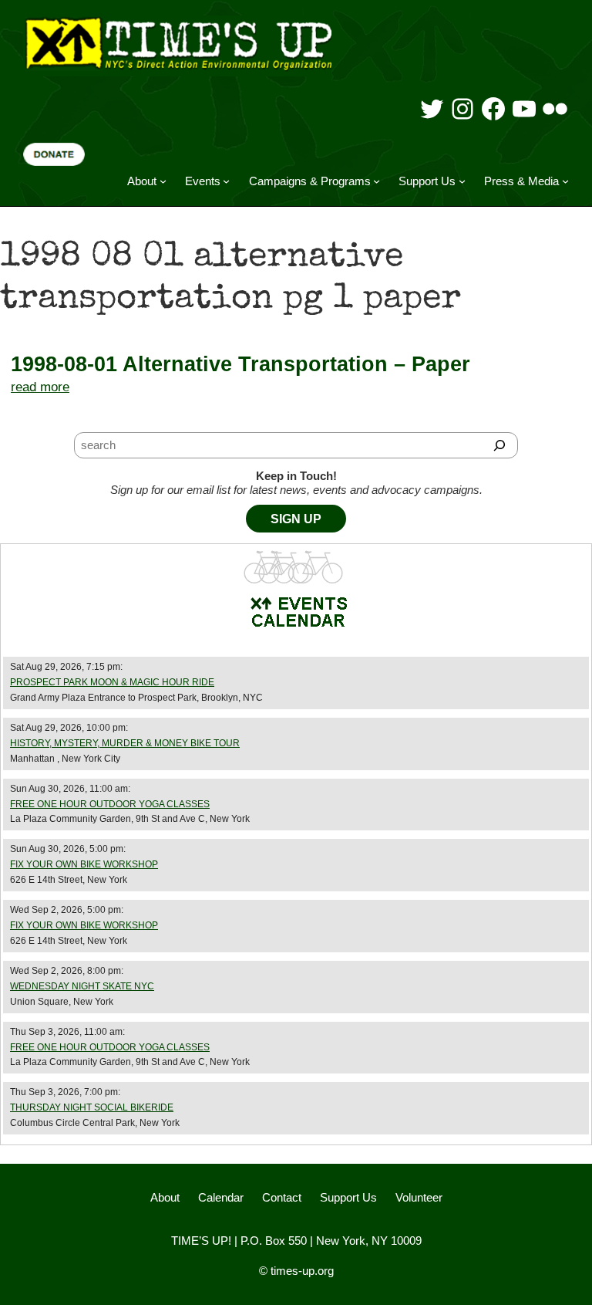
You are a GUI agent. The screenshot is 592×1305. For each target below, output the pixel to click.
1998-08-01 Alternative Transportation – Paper (240, 364)
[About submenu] (163, 180)
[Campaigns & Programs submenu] (376, 180)
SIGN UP (296, 519)
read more (40, 387)
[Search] (499, 445)
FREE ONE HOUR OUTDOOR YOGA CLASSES (110, 804)
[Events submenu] (226, 180)
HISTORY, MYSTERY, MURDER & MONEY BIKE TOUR (125, 743)
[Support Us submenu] (462, 180)
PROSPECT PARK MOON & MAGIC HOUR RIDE (112, 682)
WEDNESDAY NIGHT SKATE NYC (82, 986)
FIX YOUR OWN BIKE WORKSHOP (84, 864)
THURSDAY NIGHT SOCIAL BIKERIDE (91, 1107)
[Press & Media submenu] (565, 180)
